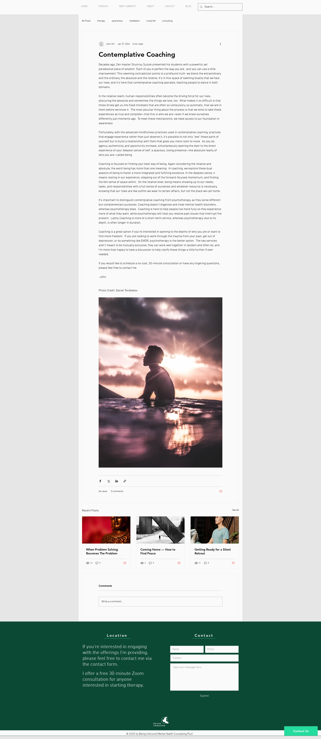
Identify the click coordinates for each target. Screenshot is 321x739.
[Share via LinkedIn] (116, 481)
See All (235, 510)
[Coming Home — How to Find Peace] (160, 530)
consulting (167, 21)
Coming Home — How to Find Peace (157, 551)
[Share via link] (124, 481)
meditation (134, 21)
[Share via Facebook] (100, 481)
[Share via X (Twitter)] (108, 481)
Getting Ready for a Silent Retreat (213, 551)
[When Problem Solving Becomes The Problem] (106, 530)
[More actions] (220, 44)
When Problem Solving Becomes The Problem (102, 551)
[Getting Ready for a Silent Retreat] (215, 530)
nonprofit (150, 21)
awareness (117, 21)
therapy (101, 21)
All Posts (86, 21)
